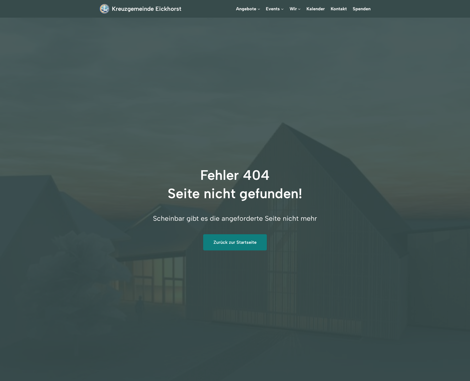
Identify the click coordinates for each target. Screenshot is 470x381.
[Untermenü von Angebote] (259, 9)
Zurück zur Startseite (235, 242)
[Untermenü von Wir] (299, 9)
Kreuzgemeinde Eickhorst (146, 8)
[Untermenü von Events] (282, 9)
